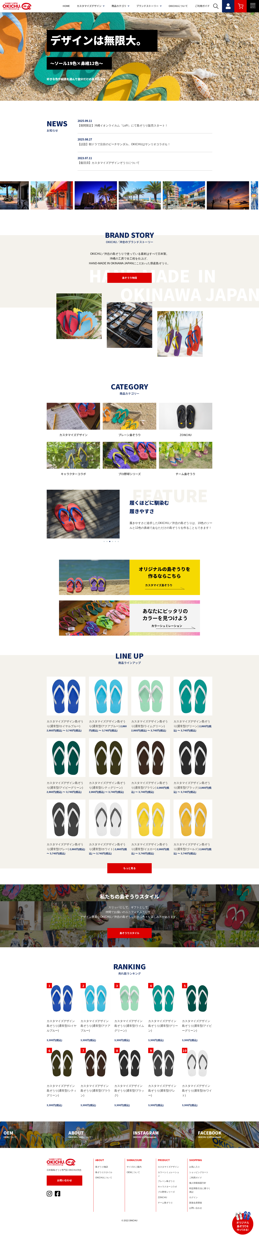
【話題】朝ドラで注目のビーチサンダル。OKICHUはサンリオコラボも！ (124, 144)
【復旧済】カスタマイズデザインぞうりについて (109, 162)
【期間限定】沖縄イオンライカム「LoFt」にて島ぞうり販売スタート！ (123, 125)
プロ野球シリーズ (166, 1192)
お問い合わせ (64, 1180)
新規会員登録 (195, 1202)
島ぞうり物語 (129, 277)
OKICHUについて (178, 6)
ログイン (193, 1197)
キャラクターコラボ (167, 1186)
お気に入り (194, 1167)
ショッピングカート (198, 1172)
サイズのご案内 (134, 1167)
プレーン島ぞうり (166, 1181)
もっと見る (129, 868)
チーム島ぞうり (165, 1202)
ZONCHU (162, 1197)
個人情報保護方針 (197, 1183)
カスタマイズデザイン (89, 6)
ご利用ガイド (202, 6)
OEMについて (133, 1172)
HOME (66, 6)
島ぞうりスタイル (129, 933)
